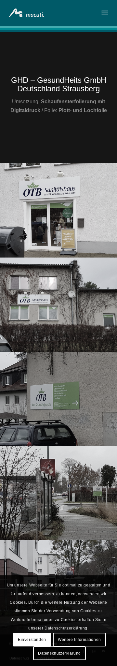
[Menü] (104, 13)
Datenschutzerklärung (59, 653)
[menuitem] (104, 13)
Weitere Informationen (79, 639)
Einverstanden (32, 639)
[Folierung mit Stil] (48, 13)
